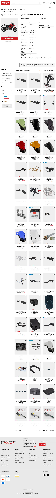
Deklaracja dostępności (47, 464)
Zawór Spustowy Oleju (49, 246)
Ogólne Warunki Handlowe (48, 453)
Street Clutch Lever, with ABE (49, 334)
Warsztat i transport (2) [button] (6, 80)
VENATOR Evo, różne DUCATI (21, 312)
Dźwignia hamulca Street (35, 291)
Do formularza (34, 65)
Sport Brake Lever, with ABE (35, 268)
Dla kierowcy (17, 460)
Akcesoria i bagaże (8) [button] (6, 78)
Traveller (49, 401)
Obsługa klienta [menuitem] (37, 7)
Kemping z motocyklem (19, 462)
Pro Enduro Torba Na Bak (35, 312)
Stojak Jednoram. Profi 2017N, (21, 291)
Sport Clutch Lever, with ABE (49, 291)
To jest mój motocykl (9, 38)
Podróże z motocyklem (19, 457)
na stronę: (26, 70)
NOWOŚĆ (5, 96)
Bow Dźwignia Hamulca (21, 334)
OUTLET (5, 101)
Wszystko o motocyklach (19, 458)
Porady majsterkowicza (19, 453)
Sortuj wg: (46, 70)
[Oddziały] (44, 3)
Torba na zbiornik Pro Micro (35, 401)
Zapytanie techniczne (5, 455)
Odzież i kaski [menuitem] (3, 7)
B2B (1, 453)
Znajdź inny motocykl (8, 41)
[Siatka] (40, 70)
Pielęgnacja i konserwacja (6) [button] (7, 76)
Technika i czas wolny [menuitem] (12, 7)
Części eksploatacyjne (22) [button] (7, 73)
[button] (40, 3)
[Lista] (42, 70)
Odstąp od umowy (4, 465)
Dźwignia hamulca (49, 224)
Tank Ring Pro (35, 379)
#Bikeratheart (17, 455)
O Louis (30, 451)
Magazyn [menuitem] (30, 7)
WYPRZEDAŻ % (6, 98)
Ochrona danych (46, 455)
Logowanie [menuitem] (53, 7)
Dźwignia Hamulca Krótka (21, 379)
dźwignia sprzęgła (21, 179)
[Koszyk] (54, 3)
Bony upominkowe (4, 460)
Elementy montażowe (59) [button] (7, 82)
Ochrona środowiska (47, 465)
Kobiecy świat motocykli (19, 451)
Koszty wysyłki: (20, 493)
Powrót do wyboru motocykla (7, 11)
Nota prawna (45, 451)
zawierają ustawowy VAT (29, 492)
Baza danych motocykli (5, 457)
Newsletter (3, 458)
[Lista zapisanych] (51, 3)
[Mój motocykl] (47, 3)
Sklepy (30, 453)
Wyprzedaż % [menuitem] (20, 7)
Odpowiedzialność (32, 460)
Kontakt (2, 451)
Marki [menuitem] (25, 7)
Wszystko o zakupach (33, 455)
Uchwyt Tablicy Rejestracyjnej (49, 90)
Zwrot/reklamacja (4, 464)
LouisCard (3, 462)
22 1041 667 (8, 443)
